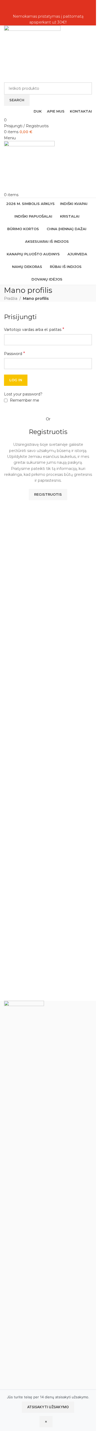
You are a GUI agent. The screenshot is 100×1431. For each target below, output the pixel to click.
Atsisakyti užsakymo (48, 1407)
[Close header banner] (6, 6)
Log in (15, 380)
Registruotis (48, 494)
